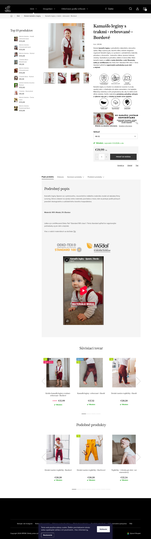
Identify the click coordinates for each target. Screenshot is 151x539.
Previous (44, 381)
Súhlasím (103, 529)
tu (87, 530)
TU (74, 231)
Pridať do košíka (123, 157)
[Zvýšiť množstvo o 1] (106, 157)
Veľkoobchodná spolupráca (117, 523)
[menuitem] (33, 8)
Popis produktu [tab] (48, 177)
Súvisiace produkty (74, 177)
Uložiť (97, 165)
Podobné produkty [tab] (95, 177)
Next (138, 381)
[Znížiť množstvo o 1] (97, 157)
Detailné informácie (125, 126)
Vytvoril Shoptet (135, 533)
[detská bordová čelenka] (116, 118)
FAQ (130, 523)
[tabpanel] (58, 383)
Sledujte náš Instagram (24, 523)
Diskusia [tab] (60, 177)
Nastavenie (47, 535)
